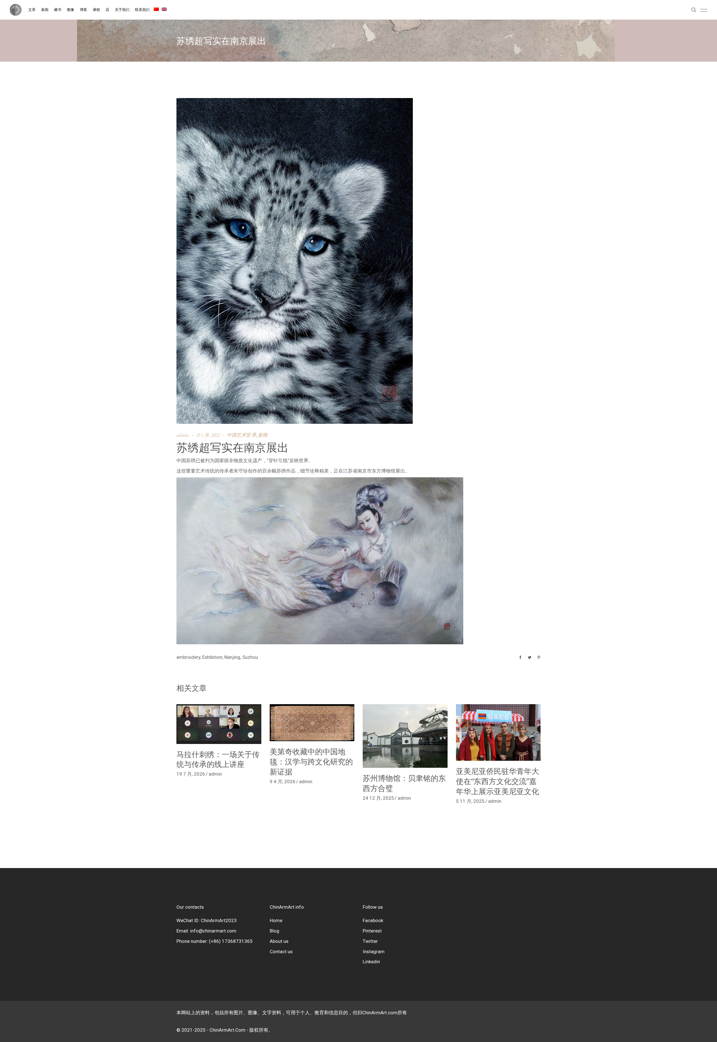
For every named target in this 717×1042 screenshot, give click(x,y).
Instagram (374, 951)
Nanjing (232, 657)
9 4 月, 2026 (282, 781)
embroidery (188, 657)
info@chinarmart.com (213, 931)
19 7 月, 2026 (190, 774)
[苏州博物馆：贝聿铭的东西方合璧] (405, 736)
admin (182, 435)
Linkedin (371, 961)
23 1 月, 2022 (208, 435)
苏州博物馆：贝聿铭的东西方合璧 (404, 783)
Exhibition (212, 657)
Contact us (281, 951)
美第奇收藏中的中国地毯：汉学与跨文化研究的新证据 (311, 761)
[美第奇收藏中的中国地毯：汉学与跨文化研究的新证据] (312, 722)
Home (276, 920)
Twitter (370, 941)
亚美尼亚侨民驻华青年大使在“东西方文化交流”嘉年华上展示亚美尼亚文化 (497, 781)
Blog (274, 931)
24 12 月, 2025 (378, 798)
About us (279, 941)
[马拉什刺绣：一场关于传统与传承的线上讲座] (218, 724)
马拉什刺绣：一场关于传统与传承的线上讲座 (218, 759)
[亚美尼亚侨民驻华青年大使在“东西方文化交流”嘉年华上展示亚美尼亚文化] (498, 732)
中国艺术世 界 (241, 435)
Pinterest (372, 931)
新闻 (262, 435)
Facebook (373, 920)
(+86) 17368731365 (231, 941)
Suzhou (250, 657)
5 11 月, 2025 (470, 801)
